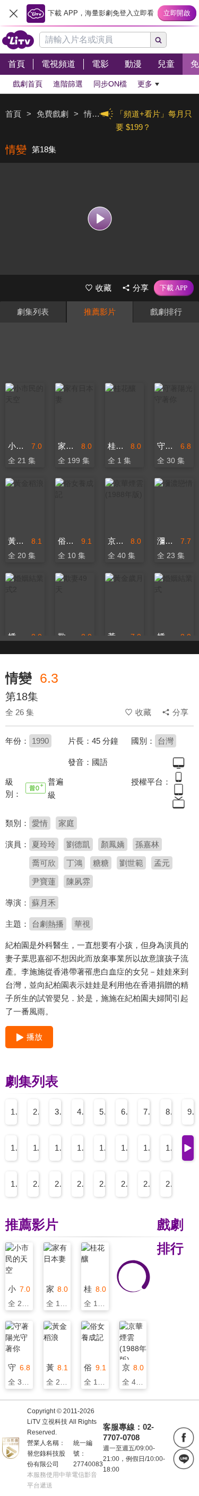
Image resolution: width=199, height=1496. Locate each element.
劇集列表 (33, 311)
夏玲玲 (44, 844)
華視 (82, 923)
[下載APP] (174, 288)
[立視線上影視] (18, 39)
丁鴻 (74, 862)
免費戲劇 (52, 113)
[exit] (13, 13)
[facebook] (183, 1437)
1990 (40, 740)
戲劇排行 (166, 311)
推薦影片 (100, 311)
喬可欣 (44, 862)
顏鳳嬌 (113, 844)
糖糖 (101, 862)
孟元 (162, 862)
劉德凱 (78, 844)
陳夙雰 (78, 881)
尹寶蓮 (44, 881)
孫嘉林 (147, 844)
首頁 (13, 113)
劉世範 (131, 862)
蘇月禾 (44, 902)
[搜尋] (159, 40)
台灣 (166, 740)
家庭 (66, 823)
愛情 (40, 823)
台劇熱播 (48, 923)
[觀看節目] (99, 219)
